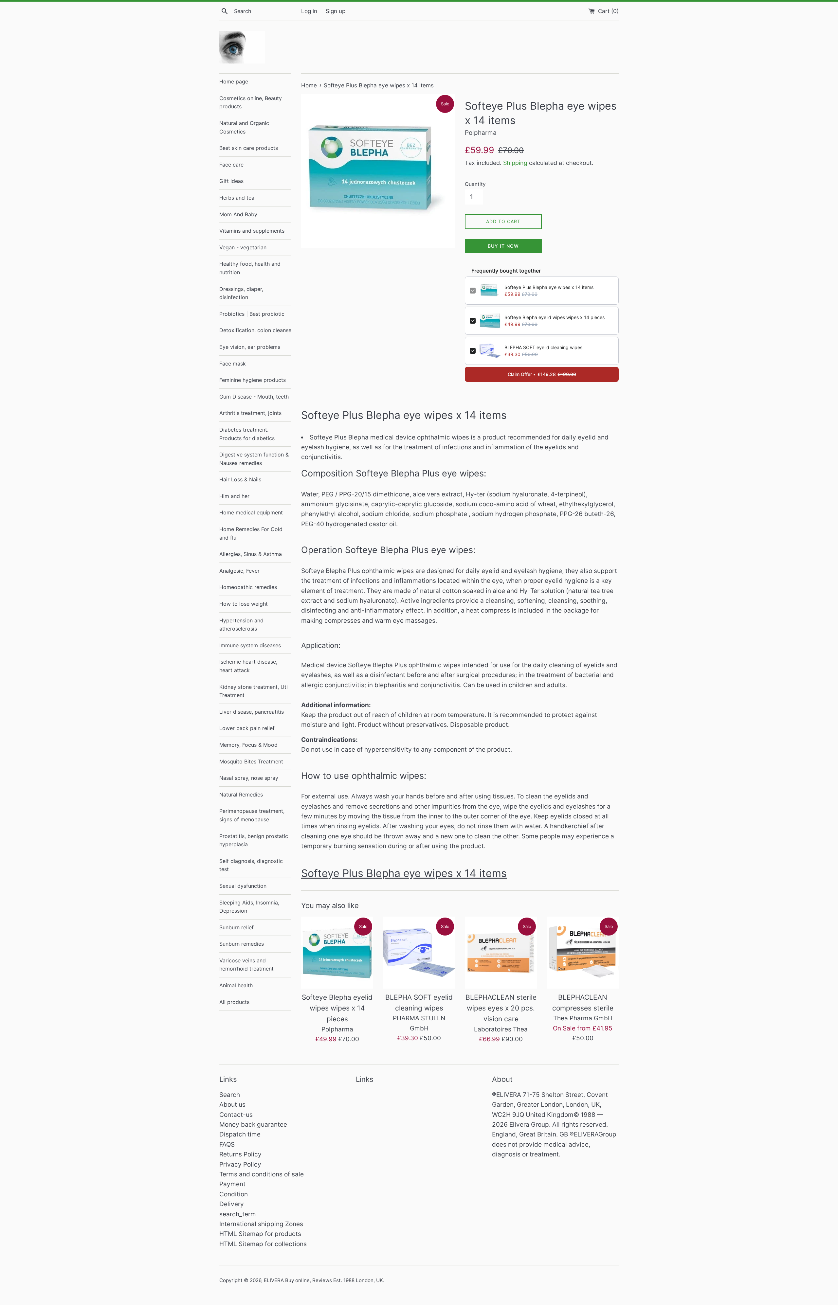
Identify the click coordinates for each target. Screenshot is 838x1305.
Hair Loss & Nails (240, 479)
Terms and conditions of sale (261, 1174)
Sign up (335, 11)
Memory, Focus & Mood (248, 745)
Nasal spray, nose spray (248, 778)
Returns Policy (240, 1154)
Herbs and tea (236, 197)
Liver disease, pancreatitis (251, 711)
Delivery (231, 1204)
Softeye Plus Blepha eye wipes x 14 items (548, 287)
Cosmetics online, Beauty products (250, 102)
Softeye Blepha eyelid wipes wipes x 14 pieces (554, 317)
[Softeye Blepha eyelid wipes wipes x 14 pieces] (337, 953)
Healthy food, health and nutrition (250, 268)
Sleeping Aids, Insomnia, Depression (249, 906)
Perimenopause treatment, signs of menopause (251, 815)
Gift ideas (231, 181)
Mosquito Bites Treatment (251, 761)
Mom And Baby (238, 214)
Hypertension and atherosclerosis (241, 624)
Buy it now (503, 246)
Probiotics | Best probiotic (251, 314)
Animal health (236, 985)
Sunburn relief (236, 927)
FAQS (227, 1144)
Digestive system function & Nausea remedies (254, 458)
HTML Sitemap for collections (263, 1244)
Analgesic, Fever (239, 570)
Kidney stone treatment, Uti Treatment (253, 691)
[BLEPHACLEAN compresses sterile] (583, 953)
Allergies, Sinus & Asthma (250, 554)
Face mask (232, 363)
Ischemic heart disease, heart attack (248, 665)
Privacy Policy (240, 1164)
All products (234, 1002)
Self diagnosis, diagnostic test (251, 865)
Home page (233, 81)
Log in (309, 11)
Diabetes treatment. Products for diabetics (247, 433)
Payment (232, 1184)
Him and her (234, 496)
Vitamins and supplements (251, 230)
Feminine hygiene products (252, 380)
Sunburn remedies (241, 943)
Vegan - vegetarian (242, 247)
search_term (237, 1214)
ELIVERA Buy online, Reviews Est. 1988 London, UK (323, 1280)
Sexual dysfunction (242, 886)
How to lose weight (243, 603)
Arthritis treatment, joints (250, 413)
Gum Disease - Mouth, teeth (254, 396)
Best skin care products (248, 148)
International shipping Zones (261, 1224)
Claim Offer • (542, 374)
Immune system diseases (250, 645)
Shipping (515, 162)
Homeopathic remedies (248, 587)
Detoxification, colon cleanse (255, 330)
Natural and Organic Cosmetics (244, 127)
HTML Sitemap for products (260, 1234)
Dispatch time (240, 1134)
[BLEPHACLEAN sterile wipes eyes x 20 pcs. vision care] (501, 953)
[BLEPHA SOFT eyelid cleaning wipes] (419, 953)
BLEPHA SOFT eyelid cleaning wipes (543, 347)
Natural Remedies (241, 794)
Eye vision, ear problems (249, 347)
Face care (231, 164)
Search (229, 1095)
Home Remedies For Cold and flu (250, 533)
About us (232, 1104)
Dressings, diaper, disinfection (241, 293)
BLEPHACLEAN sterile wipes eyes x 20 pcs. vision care (501, 1008)
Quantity (475, 184)
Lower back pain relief (247, 728)
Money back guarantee (253, 1124)
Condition (233, 1194)
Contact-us (236, 1114)
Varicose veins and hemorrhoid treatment (246, 964)
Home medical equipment (251, 512)
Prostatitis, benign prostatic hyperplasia (253, 840)
